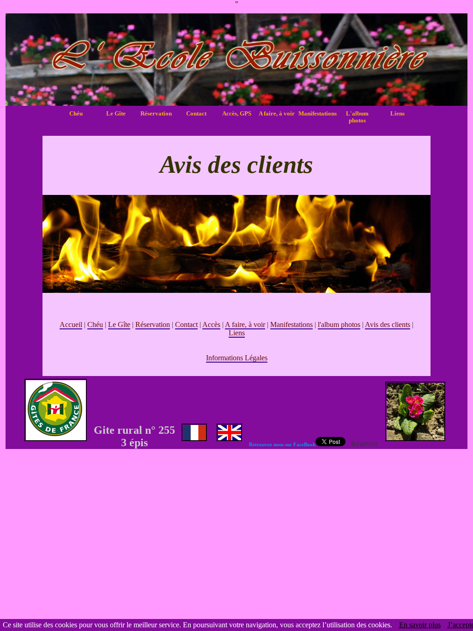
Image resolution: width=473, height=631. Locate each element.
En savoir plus (420, 625)
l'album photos (339, 324)
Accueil (71, 324)
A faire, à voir (277, 113)
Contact (196, 113)
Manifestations (316, 113)
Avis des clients (387, 324)
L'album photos (357, 117)
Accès (211, 324)
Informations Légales (236, 358)
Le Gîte (116, 113)
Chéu (76, 113)
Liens (397, 113)
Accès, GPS (236, 113)
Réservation (156, 113)
